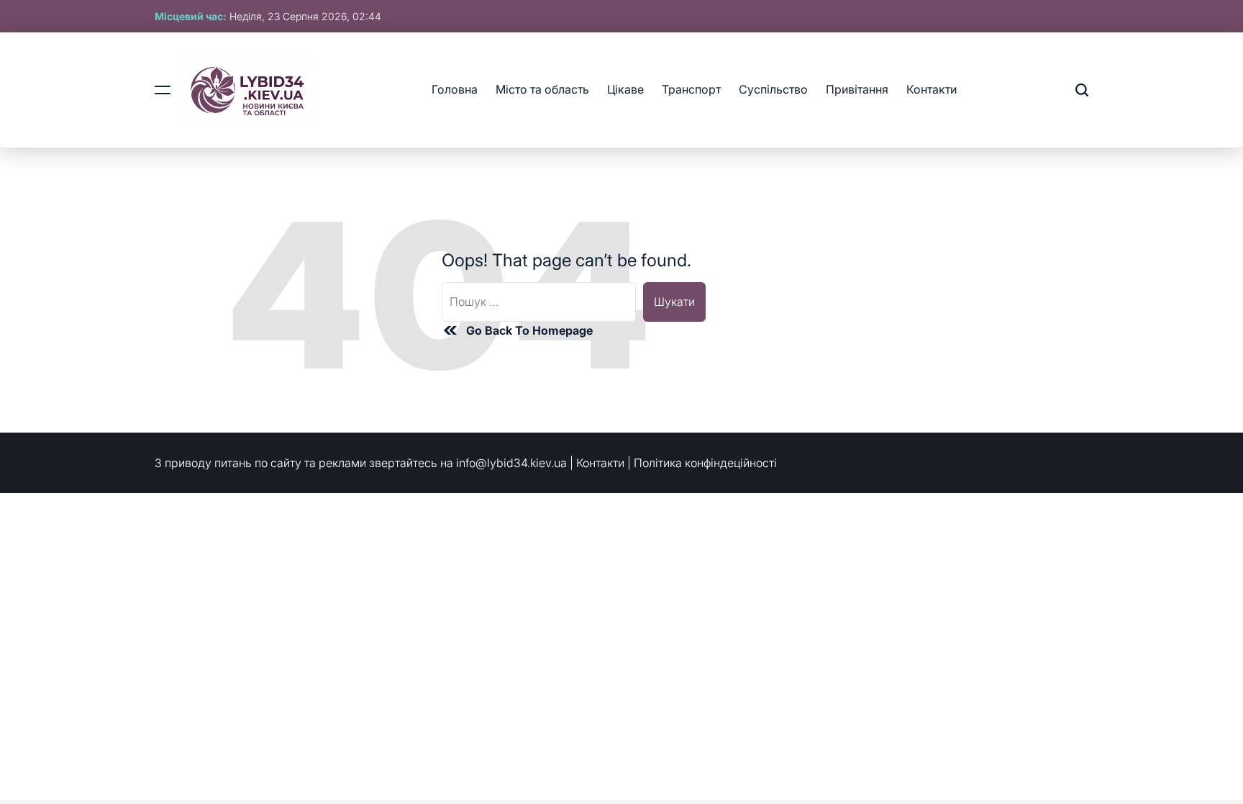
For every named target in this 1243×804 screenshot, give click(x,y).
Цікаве (625, 89)
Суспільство (773, 89)
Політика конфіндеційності (705, 463)
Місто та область (542, 89)
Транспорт (691, 89)
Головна (455, 89)
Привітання (857, 89)
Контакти (931, 89)
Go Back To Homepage (529, 330)
